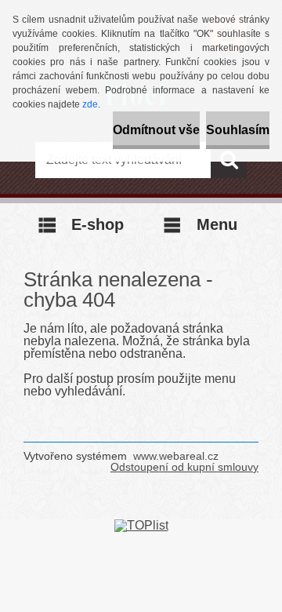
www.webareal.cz (176, 456)
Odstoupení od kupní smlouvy (184, 467)
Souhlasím (237, 130)
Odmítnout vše (156, 130)
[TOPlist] (141, 525)
